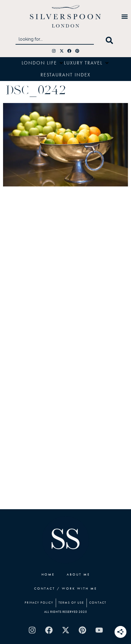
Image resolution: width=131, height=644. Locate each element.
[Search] (110, 40)
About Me (78, 574)
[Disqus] (65, 270)
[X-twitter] (61, 51)
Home (48, 574)
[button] (124, 16)
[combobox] (55, 40)
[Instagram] (54, 51)
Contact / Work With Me (65, 588)
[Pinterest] (77, 51)
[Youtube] (99, 630)
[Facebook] (69, 51)
